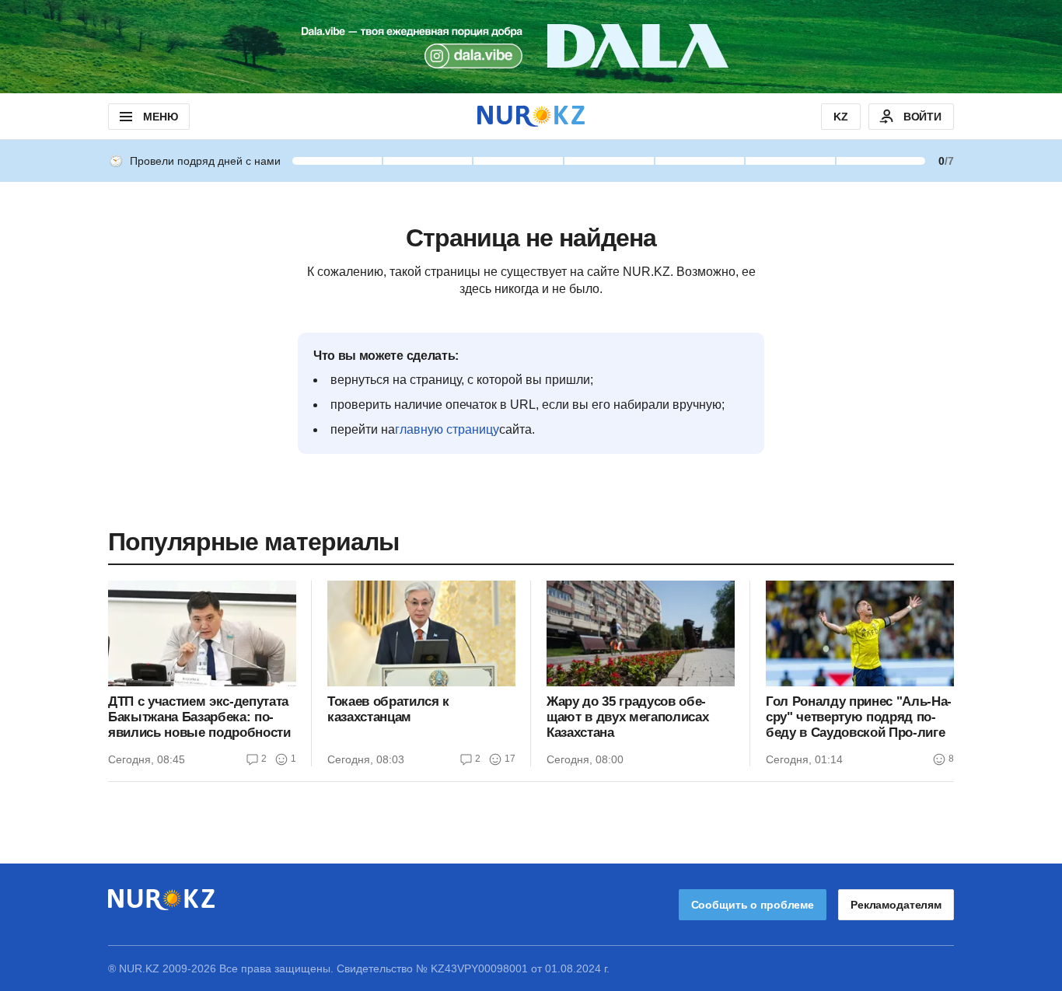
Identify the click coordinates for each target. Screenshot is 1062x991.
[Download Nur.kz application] (531, 46)
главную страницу (447, 429)
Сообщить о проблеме (752, 905)
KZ (840, 116)
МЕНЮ (160, 116)
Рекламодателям (896, 905)
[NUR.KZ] (531, 116)
